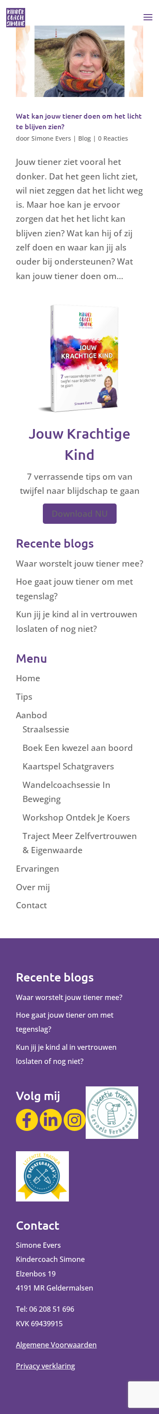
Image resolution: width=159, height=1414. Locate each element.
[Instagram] (75, 1120)
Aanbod (31, 715)
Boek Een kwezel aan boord (78, 748)
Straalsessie (46, 729)
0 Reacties (113, 138)
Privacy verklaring (45, 1366)
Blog (84, 138)
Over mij (33, 887)
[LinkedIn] (51, 1120)
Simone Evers (51, 138)
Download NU (80, 513)
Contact (31, 905)
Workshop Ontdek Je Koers (76, 817)
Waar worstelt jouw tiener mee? (79, 563)
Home (28, 678)
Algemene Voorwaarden (56, 1345)
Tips (24, 696)
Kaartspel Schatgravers (68, 766)
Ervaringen (37, 868)
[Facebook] (27, 1120)
